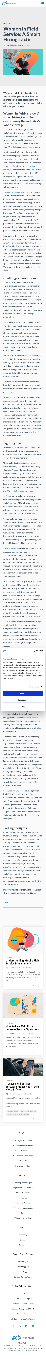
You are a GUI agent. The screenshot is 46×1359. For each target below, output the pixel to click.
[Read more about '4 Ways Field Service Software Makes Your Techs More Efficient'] (23, 1067)
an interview (29, 415)
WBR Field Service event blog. (20, 491)
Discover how (9, 890)
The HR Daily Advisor (12, 192)
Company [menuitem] (23, 1235)
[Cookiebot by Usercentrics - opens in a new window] (33, 651)
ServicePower (12, 45)
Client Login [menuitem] (23, 1262)
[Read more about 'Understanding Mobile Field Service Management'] (23, 940)
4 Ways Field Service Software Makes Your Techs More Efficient (22, 1086)
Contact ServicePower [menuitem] (23, 1277)
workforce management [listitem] (28, 1111)
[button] (42, 2)
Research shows (10, 143)
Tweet (6, 902)
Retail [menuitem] (23, 1213)
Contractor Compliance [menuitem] (23, 1156)
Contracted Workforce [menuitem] (23, 1146)
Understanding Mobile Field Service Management (23, 962)
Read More (36, 986)
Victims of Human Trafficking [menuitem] (23, 1319)
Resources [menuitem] (23, 1245)
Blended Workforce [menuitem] (23, 1151)
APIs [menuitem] (23, 1294)
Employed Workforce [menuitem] (23, 1141)
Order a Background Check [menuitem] (23, 1309)
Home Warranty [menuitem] (23, 1193)
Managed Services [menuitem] (23, 1166)
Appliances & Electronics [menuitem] (23, 1188)
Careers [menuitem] (23, 1240)
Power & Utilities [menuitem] (23, 1203)
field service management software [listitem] (18, 1114)
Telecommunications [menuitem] (23, 1218)
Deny (23, 706)
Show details (34, 687)
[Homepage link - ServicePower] (23, 1339)
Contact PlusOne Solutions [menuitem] (23, 1304)
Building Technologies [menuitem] (23, 1183)
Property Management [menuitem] (23, 1208)
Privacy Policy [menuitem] (23, 1314)
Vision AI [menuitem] (23, 1161)
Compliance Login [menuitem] (23, 1299)
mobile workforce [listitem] (12, 1111)
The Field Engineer (11, 548)
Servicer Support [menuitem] (23, 1272)
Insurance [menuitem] (23, 1198)
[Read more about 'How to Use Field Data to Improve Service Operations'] (23, 1005)
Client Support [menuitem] (23, 1267)
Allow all (23, 693)
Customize (22, 700)
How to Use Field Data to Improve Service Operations (23, 1028)
